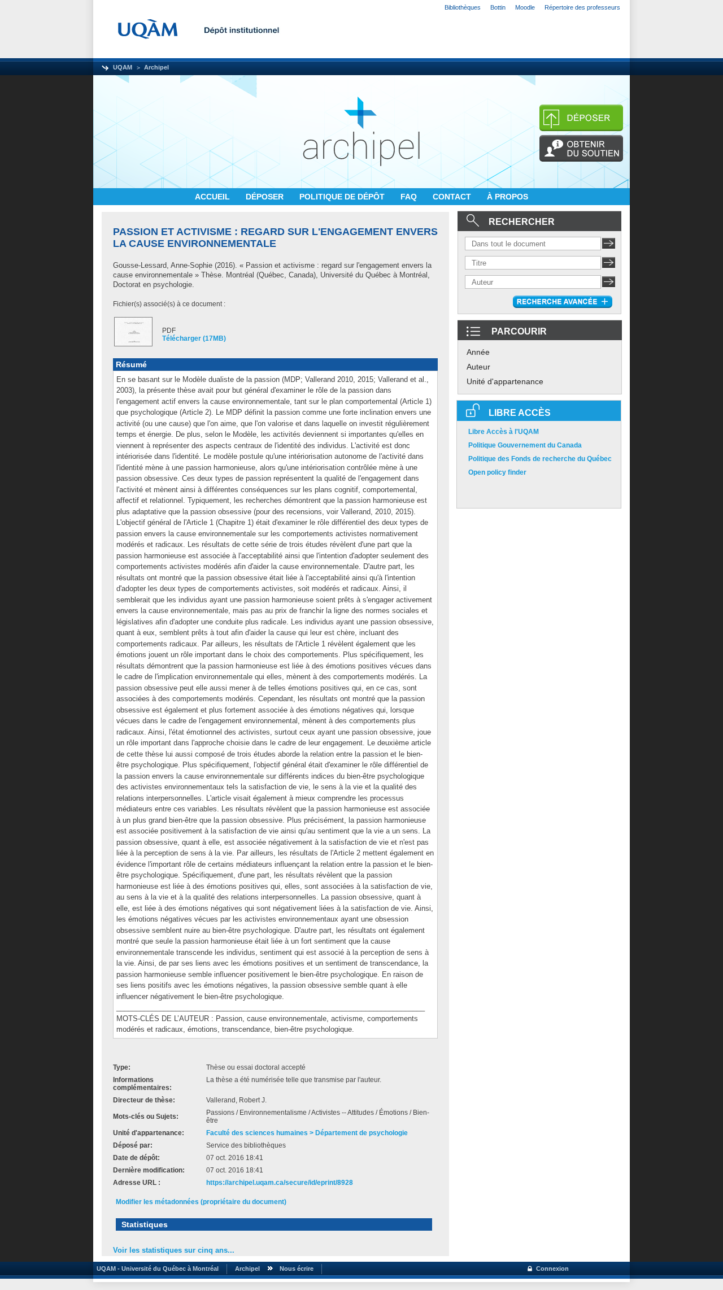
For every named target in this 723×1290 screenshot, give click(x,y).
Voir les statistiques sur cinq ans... (173, 1250)
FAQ (409, 196)
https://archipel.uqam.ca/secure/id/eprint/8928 (279, 1183)
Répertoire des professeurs (582, 7)
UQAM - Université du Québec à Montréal (156, 1268)
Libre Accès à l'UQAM (503, 432)
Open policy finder (497, 472)
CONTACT (453, 196)
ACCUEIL (213, 196)
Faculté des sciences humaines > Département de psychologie (307, 1133)
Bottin (498, 7)
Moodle (525, 7)
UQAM (122, 67)
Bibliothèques (463, 7)
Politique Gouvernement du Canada (525, 445)
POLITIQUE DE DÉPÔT (343, 196)
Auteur (478, 366)
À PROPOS (507, 196)
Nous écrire (296, 1268)
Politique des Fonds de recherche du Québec (540, 459)
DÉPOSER (266, 196)
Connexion (552, 1268)
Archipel (156, 67)
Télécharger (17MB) (194, 338)
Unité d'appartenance (505, 381)
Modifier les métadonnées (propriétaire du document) (201, 1202)
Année (478, 352)
